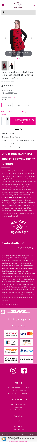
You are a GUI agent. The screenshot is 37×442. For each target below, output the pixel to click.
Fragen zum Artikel (29, 112)
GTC (18, 424)
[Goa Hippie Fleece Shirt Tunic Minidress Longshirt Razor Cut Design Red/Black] (4, 66)
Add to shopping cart (22, 121)
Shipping (12, 97)
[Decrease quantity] (7, 123)
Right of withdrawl (18, 429)
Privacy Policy (18, 426)
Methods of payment (18, 404)
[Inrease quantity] (7, 119)
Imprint (18, 421)
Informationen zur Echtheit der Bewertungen (18, 441)
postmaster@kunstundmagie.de (18, 393)
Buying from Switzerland (18, 410)
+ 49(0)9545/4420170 (18, 391)
